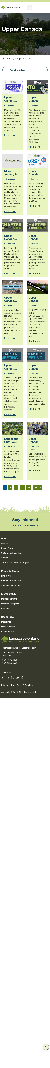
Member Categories (10, 603)
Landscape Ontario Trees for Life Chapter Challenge (12, 440)
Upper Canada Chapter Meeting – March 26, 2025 (35, 367)
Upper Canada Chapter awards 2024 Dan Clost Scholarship (36, 440)
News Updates (8, 626)
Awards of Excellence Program (15, 562)
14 (29, 487)
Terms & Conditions (25, 685)
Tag (12, 58)
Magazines (6, 622)
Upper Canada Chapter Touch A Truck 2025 (11, 299)
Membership (8, 594)
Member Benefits (9, 599)
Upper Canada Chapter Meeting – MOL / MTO (11, 367)
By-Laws (5, 608)
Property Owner (10, 571)
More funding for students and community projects (12, 172)
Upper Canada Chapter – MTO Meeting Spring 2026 (37, 99)
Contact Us (6, 557)
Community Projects (10, 585)
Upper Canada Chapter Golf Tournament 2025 (37, 299)
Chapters (5, 543)
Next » (37, 487)
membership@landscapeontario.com (19, 648)
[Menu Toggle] (47, 8)
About (4, 538)
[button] (29, 7)
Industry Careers (9, 631)
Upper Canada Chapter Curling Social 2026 (36, 172)
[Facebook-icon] (8, 677)
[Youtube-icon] (17, 677)
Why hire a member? (11, 580)
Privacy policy (8, 685)
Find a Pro (6, 576)
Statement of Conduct (11, 553)
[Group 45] (21, 677)
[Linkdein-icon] (12, 677)
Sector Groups (8, 548)
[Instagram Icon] (3, 677)
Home (5, 58)
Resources (7, 617)
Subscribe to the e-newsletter (25, 525)
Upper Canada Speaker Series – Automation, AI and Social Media (12, 99)
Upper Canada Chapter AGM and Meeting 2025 (10, 237)
